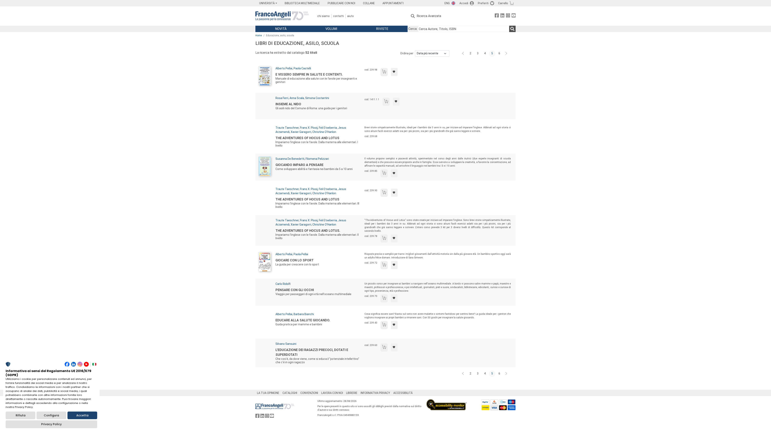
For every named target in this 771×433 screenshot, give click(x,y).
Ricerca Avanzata (429, 16)
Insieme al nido (288, 104)
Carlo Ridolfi (283, 283)
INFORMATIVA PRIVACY (375, 393)
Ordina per (406, 53)
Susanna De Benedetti (289, 158)
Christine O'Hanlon (324, 132)
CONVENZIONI (309, 393)
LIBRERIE (351, 393)
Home (258, 35)
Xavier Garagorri (301, 132)
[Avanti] (506, 53)
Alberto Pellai (283, 68)
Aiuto (350, 16)
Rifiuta (20, 415)
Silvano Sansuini (285, 343)
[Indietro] (463, 53)
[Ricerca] (512, 29)
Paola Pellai (301, 254)
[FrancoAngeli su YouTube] (514, 16)
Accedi (463, 3)
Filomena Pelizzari (317, 158)
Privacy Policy (51, 424)
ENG (447, 3)
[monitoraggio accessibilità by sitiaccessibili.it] (446, 402)
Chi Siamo (323, 16)
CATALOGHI (289, 393)
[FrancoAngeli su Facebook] (497, 16)
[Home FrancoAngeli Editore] (282, 16)
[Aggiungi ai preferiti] (394, 72)
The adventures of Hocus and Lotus (307, 138)
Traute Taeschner (287, 127)
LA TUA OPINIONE (268, 393)
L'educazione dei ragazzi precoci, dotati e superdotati (311, 352)
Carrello (503, 3)
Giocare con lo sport (294, 260)
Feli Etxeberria (328, 127)
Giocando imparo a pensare (299, 165)
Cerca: (412, 29)
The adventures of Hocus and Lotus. (307, 231)
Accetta (82, 415)
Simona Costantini (317, 98)
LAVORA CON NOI (332, 393)
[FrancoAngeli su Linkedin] (502, 16)
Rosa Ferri (281, 98)
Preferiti (483, 3)
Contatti (338, 16)
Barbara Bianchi (304, 314)
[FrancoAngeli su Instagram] (508, 16)
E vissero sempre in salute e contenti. (309, 74)
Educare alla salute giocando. (302, 320)
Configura (51, 415)
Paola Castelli (302, 68)
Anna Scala (297, 98)
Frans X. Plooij (309, 127)
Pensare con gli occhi (294, 290)
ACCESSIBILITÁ (403, 393)
